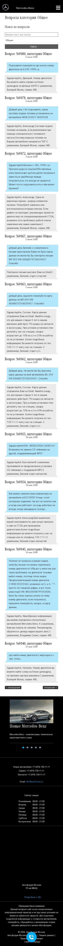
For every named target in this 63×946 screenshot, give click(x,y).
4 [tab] (36, 747)
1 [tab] (23, 747)
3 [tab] (32, 747)
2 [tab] (27, 747)
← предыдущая (13, 687)
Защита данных (46, 935)
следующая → (50, 687)
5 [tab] (40, 747)
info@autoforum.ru (34, 781)
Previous (4, 724)
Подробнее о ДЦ (32, 897)
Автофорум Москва (16, 935)
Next (59, 724)
